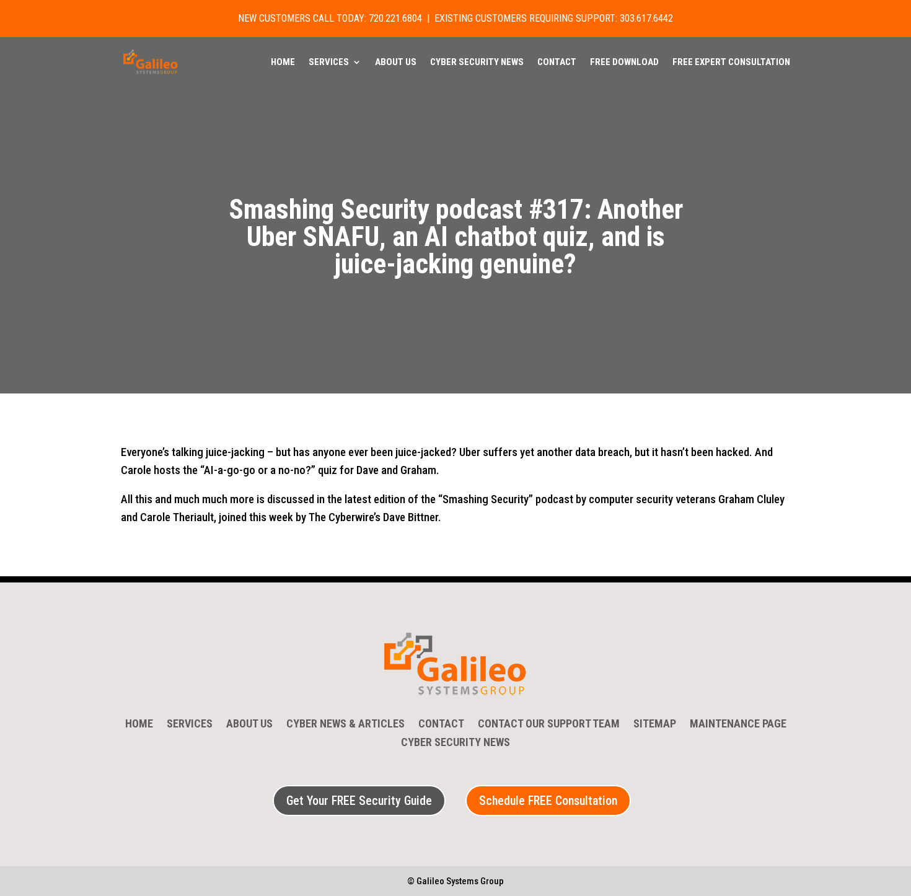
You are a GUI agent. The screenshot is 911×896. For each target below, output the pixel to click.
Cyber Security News (477, 63)
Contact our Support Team (549, 724)
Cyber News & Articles (345, 724)
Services (329, 63)
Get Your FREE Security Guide (359, 800)
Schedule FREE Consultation (548, 800)
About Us (395, 63)
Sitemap (654, 724)
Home (283, 63)
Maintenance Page (738, 724)
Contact (556, 63)
